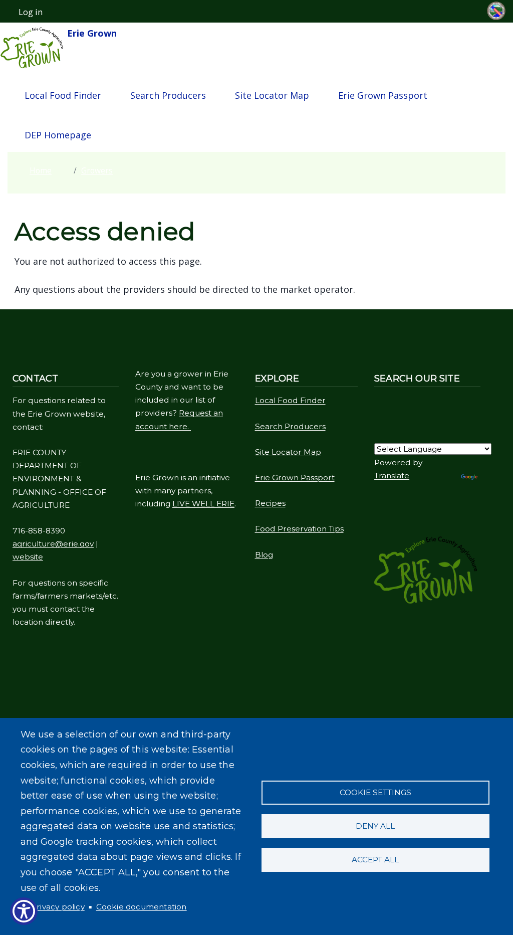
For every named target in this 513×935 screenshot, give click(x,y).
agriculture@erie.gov (53, 543)
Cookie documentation (141, 906)
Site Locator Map (272, 95)
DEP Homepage (58, 135)
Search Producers (168, 95)
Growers (97, 170)
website (28, 557)
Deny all (375, 826)
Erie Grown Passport (382, 95)
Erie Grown (91, 33)
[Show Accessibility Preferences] (24, 911)
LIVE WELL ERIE (203, 503)
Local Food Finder (63, 95)
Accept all (375, 859)
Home (41, 170)
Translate (391, 475)
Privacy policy (58, 906)
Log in (31, 12)
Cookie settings (375, 792)
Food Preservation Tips (299, 528)
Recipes (270, 503)
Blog (264, 554)
